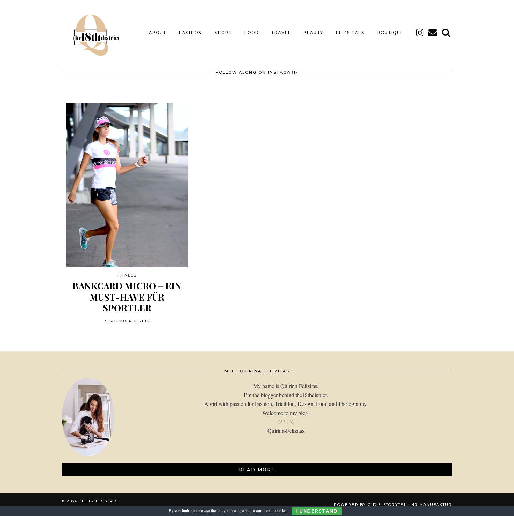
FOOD (251, 32)
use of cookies (274, 510)
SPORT (223, 32)
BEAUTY (313, 32)
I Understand (317, 511)
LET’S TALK (350, 32)
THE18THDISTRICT (100, 501)
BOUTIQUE (390, 32)
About (157, 32)
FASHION (190, 32)
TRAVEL (281, 32)
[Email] (433, 32)
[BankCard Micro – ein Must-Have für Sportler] (127, 185)
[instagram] (420, 32)
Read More (257, 469)
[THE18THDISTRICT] (92, 32)
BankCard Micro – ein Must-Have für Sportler (126, 296)
